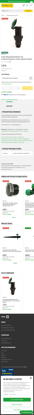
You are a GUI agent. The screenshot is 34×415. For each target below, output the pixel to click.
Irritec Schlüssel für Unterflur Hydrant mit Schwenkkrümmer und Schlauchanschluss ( (17, 140)
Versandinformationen (6, 343)
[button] (12, 189)
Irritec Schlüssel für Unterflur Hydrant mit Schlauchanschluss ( (12, 138)
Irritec (5, 201)
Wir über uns (4, 340)
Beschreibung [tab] (9, 102)
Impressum (3, 357)
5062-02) (21, 139)
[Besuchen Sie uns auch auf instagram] (7, 317)
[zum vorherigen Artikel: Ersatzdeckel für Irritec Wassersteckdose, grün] (28, 15)
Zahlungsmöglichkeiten (6, 338)
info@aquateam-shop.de (9, 330)
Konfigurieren (17, 405)
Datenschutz (4, 350)
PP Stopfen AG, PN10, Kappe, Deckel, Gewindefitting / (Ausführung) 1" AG (10, 204)
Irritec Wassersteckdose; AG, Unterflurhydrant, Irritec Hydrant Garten (11, 301)
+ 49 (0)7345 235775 (6, 325)
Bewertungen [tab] (9, 106)
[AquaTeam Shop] (7, 5)
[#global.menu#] (31, 5)
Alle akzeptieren (17, 399)
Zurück (2, 15)
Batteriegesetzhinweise (6, 359)
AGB (2, 353)
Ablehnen (17, 410)
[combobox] (17, 78)
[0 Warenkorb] (27, 5)
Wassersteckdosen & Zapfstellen (13, 15)
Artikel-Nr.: (16, 139)
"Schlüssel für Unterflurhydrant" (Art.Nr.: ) (14, 131)
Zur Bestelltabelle (7, 84)
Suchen (28, 11)
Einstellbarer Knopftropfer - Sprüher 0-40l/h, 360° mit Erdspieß (12, 250)
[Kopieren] (10, 62)
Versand (10, 68)
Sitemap (3, 355)
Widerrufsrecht (4, 361)
